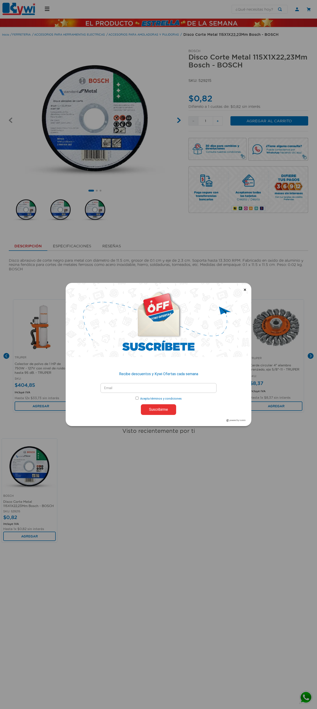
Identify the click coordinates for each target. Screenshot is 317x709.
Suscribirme (158, 409)
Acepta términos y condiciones (161, 398)
